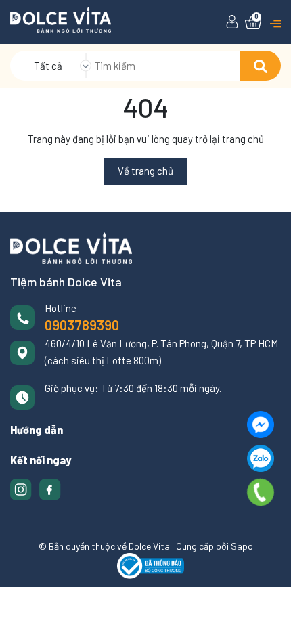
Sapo (242, 546)
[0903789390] (260, 492)
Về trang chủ (145, 171)
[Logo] (60, 19)
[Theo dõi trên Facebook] (50, 488)
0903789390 (82, 325)
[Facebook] (260, 424)
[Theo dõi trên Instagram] (22, 488)
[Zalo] (260, 458)
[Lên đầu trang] (267, 607)
